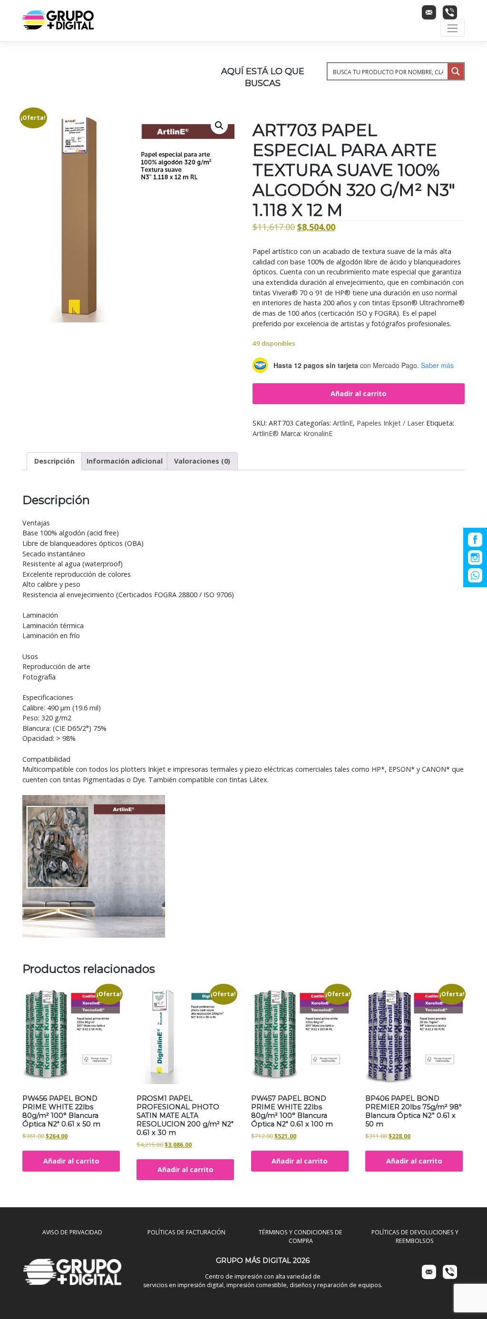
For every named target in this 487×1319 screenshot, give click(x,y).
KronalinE (317, 433)
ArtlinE (343, 422)
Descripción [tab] (54, 461)
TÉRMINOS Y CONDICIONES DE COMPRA (300, 1236)
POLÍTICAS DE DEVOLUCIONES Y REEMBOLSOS (414, 1236)
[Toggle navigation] (452, 28)
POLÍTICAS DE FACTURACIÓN (186, 1232)
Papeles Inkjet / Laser (390, 422)
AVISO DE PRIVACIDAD (72, 1232)
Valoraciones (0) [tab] (202, 461)
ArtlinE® (266, 433)
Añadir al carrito (359, 393)
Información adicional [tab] (125, 461)
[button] (219, 125)
